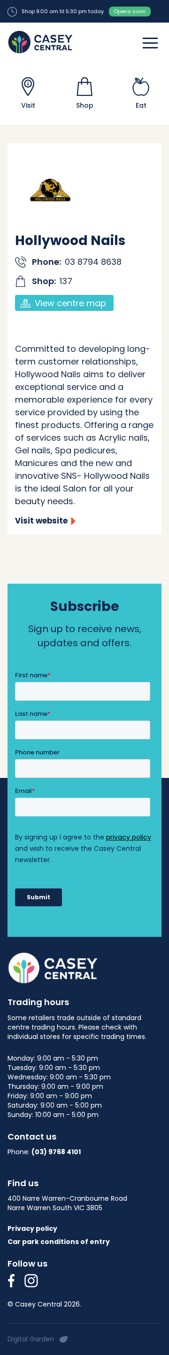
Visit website (41, 520)
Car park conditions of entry (59, 1241)
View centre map (70, 303)
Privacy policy (32, 1228)
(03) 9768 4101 (56, 1152)
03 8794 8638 (93, 262)
